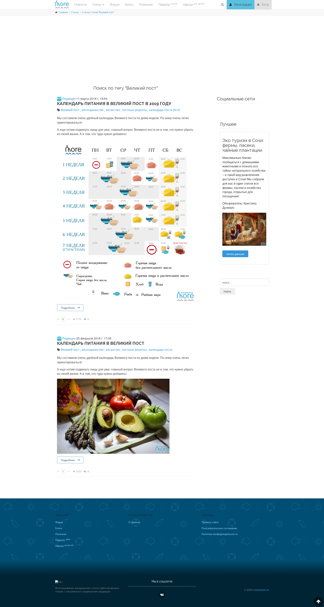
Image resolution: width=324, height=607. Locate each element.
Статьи (75, 12)
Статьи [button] (97, 4)
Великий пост (70, 110)
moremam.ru (261, 590)
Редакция (69, 98)
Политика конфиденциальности (219, 534)
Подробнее (68, 308)
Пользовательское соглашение (219, 528)
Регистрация (242, 4)
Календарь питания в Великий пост (100, 343)
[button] (222, 4)
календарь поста (160, 349)
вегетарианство (93, 110)
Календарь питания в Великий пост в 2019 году (114, 103)
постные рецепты (135, 110)
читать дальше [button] (235, 254)
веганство (113, 110)
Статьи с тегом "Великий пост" (98, 12)
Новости (80, 4)
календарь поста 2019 (164, 110)
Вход (265, 4)
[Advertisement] (162, 55)
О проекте (134, 522)
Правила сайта (210, 522)
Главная (63, 12)
